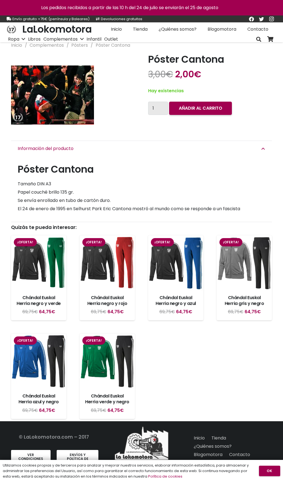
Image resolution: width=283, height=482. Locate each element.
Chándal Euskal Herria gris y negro (244, 300)
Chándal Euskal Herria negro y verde (39, 300)
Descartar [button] (230, 7)
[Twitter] (261, 19)
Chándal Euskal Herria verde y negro (107, 399)
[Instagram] (271, 19)
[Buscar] (258, 39)
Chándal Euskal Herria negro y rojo (107, 300)
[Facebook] (251, 19)
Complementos (47, 45)
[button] (126, 62)
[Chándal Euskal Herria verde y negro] (107, 361)
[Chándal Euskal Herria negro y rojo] (107, 263)
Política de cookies (165, 476)
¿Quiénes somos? (213, 446)
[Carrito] (270, 39)
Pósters (79, 45)
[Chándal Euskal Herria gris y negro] (244, 263)
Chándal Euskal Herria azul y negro (39, 399)
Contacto (239, 454)
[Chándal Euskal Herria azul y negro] (38, 361)
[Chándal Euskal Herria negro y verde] (38, 263)
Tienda (218, 438)
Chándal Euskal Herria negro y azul (176, 300)
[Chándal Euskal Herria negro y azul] (175, 263)
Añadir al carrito (200, 108)
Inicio (16, 45)
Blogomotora (208, 454)
